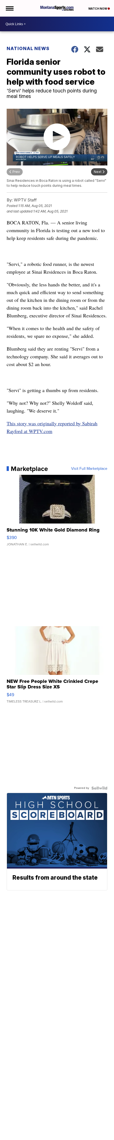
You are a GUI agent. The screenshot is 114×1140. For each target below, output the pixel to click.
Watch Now (98, 8)
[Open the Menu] (9, 8)
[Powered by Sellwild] (99, 788)
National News (28, 48)
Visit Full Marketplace (89, 469)
